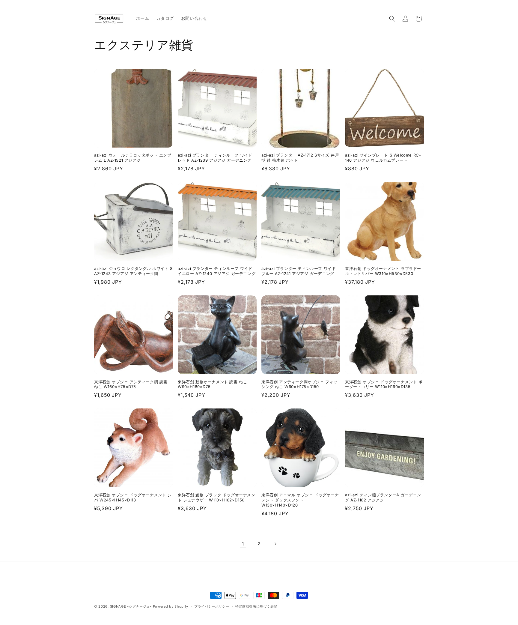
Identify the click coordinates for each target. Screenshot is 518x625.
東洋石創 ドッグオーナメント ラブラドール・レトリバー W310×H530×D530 (383, 271)
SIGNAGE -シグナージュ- (131, 606)
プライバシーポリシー (211, 606)
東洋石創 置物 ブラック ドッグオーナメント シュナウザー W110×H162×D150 (216, 497)
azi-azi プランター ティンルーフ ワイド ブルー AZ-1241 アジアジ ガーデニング (298, 271)
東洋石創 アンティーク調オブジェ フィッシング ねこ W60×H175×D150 (299, 384)
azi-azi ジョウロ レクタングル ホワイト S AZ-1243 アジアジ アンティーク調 (133, 271)
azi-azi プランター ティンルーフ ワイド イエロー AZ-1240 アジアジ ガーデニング (216, 271)
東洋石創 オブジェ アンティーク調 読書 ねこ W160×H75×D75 (131, 384)
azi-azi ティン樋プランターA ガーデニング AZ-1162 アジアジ (383, 497)
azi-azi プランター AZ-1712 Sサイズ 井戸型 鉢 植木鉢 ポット (300, 158)
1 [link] (243, 544)
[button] (392, 18)
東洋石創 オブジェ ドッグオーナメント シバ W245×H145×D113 (133, 497)
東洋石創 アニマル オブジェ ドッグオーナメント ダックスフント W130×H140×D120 (300, 499)
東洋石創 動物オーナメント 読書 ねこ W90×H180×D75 (212, 384)
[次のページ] (275, 543)
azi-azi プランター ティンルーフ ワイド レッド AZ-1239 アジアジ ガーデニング (215, 158)
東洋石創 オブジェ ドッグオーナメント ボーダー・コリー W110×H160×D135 (384, 384)
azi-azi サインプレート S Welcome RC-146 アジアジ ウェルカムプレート (383, 158)
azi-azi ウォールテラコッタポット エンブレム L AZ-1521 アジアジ (132, 158)
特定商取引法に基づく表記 (256, 606)
